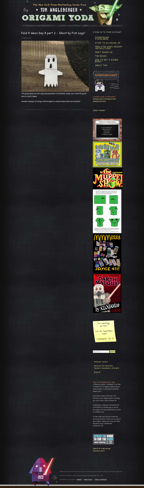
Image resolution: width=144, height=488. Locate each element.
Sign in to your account (108, 32)
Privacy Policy (88, 479)
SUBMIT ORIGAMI (99, 110)
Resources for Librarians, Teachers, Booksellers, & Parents (106, 367)
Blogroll (97, 372)
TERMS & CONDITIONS (101, 479)
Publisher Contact (101, 362)
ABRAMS (79, 479)
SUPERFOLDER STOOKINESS (102, 99)
